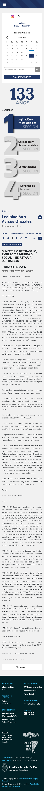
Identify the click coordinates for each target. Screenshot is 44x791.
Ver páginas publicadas (11, 245)
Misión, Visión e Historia (8, 688)
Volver (6, 211)
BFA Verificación (30, 690)
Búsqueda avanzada (22, 77)
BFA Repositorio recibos (33, 687)
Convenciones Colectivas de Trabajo (22, 233)
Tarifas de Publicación (6, 702)
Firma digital (29, 694)
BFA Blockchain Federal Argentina (9, 720)
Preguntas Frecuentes (32, 704)
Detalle (38, 233)
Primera (4, 233)
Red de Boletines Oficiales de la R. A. (9, 714)
